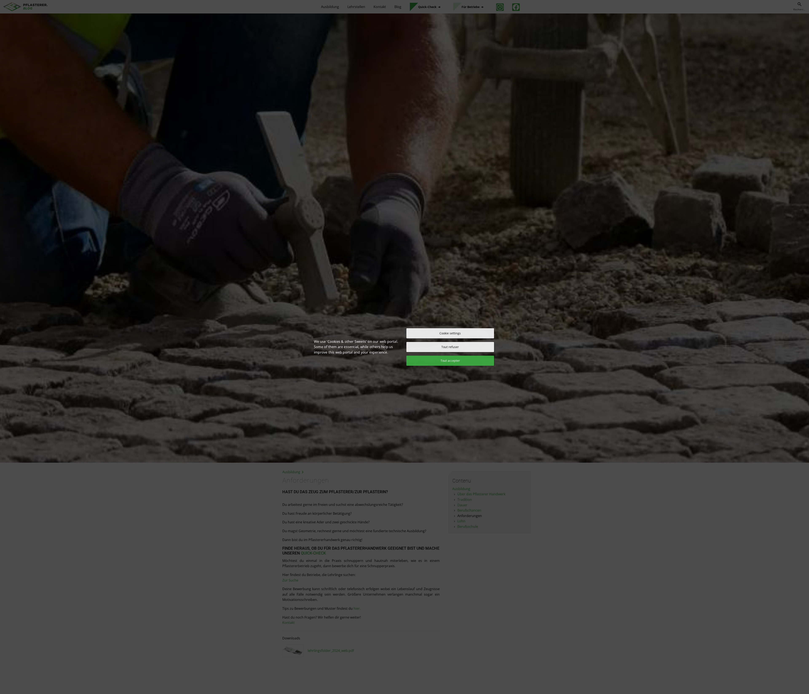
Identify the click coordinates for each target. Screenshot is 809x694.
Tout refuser (450, 347)
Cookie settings (450, 333)
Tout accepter (450, 361)
